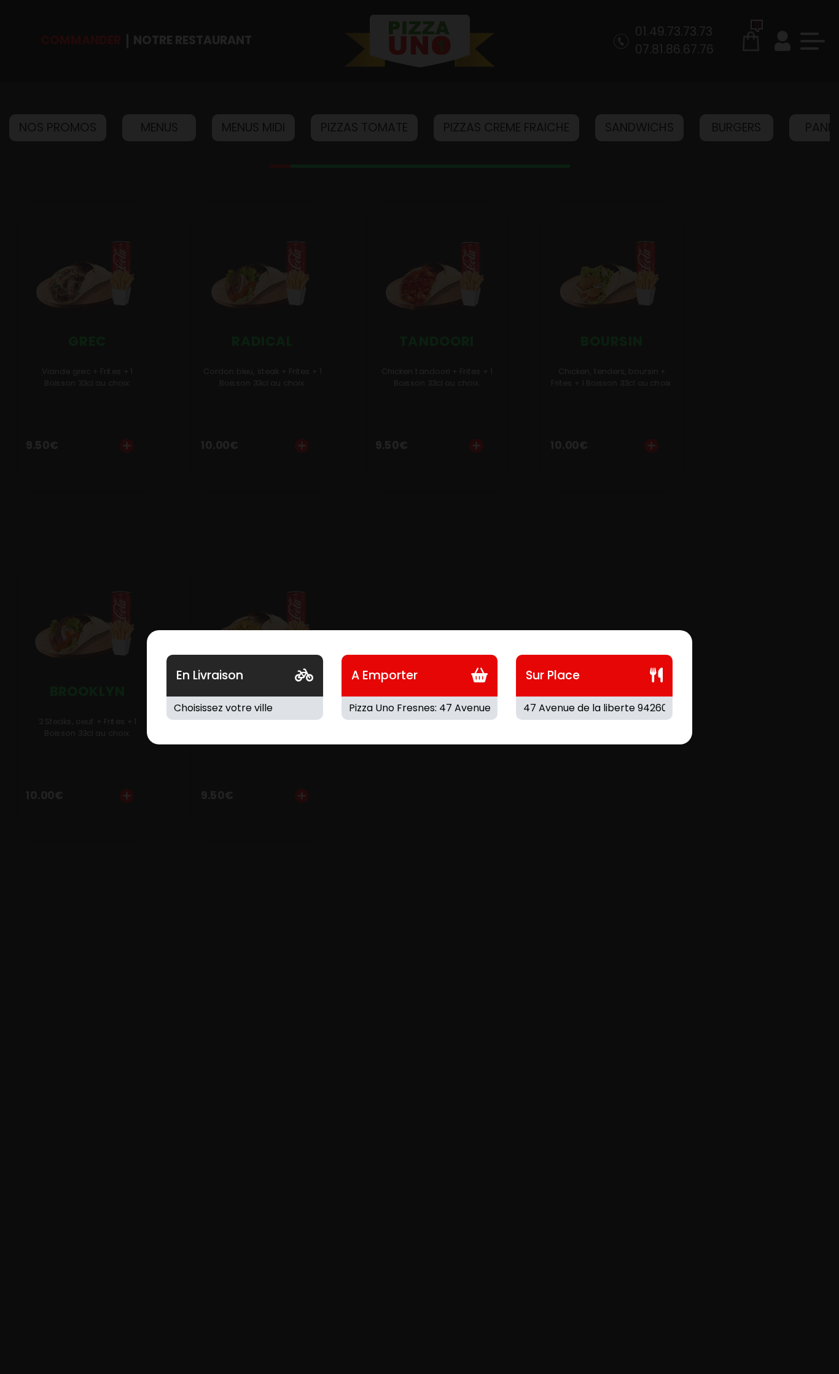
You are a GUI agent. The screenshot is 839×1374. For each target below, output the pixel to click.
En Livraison (209, 675)
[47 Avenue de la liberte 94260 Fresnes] (594, 708)
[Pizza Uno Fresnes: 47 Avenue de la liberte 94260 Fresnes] (419, 708)
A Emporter (384, 675)
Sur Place (553, 675)
